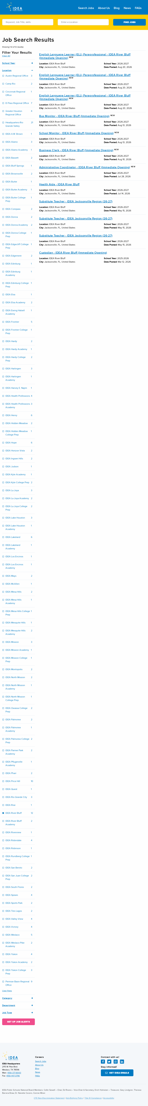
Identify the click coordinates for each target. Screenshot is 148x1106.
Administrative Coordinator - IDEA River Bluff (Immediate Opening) (84, 167)
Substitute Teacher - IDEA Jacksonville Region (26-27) (76, 201)
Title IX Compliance (93, 1098)
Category (7, 998)
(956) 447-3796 (13, 1076)
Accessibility (108, 1098)
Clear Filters (7, 991)
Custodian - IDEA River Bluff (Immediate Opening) (73, 252)
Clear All (6, 56)
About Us (104, 8)
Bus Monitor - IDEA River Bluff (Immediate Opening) (74, 116)
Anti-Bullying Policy (74, 1098)
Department (8, 1005)
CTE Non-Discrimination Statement (49, 1098)
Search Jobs (86, 8)
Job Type (7, 1012)
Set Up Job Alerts (18, 1021)
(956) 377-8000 (14, 1073)
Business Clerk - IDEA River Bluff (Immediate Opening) (76, 150)
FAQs (138, 8)
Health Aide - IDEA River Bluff (59, 184)
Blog (117, 8)
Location (7, 70)
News (127, 8)
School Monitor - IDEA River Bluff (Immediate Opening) (76, 133)
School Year (8, 63)
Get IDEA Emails (118, 1072)
